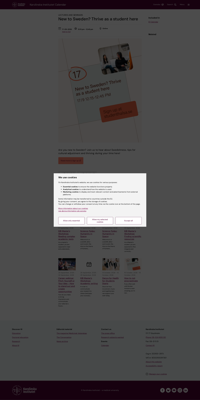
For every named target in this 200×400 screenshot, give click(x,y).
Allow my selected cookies (100, 220)
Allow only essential (71, 220)
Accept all (128, 220)
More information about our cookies (73, 208)
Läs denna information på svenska (72, 211)
